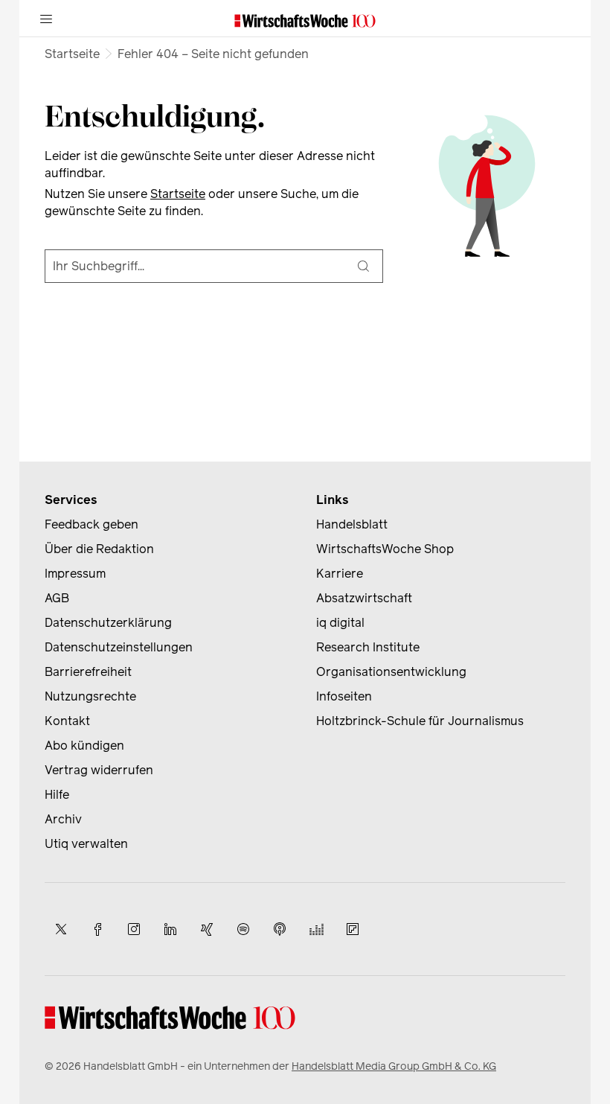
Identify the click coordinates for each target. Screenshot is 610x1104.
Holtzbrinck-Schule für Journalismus (420, 721)
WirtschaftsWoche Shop (385, 549)
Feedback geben (91, 524)
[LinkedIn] (170, 929)
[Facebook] (97, 929)
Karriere (339, 573)
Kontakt (67, 721)
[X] (61, 929)
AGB (57, 598)
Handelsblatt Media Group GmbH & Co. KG (394, 1066)
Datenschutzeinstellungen (119, 647)
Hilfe (57, 794)
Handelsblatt (352, 524)
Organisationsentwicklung (391, 671)
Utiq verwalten (86, 843)
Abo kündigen (84, 745)
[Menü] (46, 19)
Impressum (75, 573)
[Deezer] (316, 929)
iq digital (340, 622)
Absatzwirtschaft (364, 598)
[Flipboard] (352, 929)
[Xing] (206, 929)
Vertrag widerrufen (99, 770)
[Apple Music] (279, 929)
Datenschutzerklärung (108, 622)
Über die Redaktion (99, 549)
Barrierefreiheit (88, 671)
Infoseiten (344, 696)
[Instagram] (134, 929)
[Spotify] (243, 929)
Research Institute (368, 647)
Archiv (63, 819)
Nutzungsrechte (90, 696)
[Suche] (363, 266)
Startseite (72, 54)
